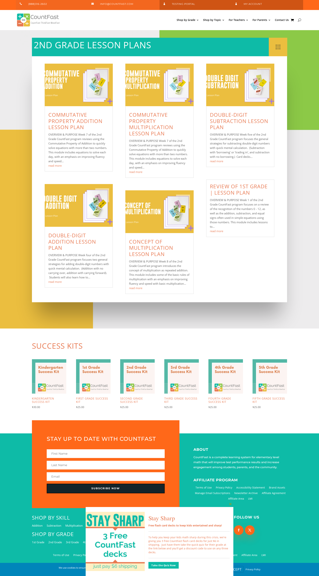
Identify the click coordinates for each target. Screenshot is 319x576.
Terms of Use (203, 487)
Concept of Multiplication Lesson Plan (151, 247)
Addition (37, 525)
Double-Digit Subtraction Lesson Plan (239, 121)
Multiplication (74, 525)
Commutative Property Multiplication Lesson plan (151, 124)
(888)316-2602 (37, 3)
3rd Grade (72, 542)
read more (55, 165)
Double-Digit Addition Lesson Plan (72, 241)
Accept (235, 569)
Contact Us (282, 20)
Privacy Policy (224, 487)
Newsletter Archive (246, 493)
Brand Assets (277, 487)
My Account (253, 3)
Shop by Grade (186, 20)
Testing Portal (183, 3)
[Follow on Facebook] (238, 530)
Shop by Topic (212, 20)
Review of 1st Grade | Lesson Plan (239, 189)
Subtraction (54, 525)
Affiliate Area (236, 498)
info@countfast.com (116, 3)
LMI (250, 498)
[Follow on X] (250, 530)
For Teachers (237, 20)
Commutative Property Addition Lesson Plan (75, 121)
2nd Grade (55, 542)
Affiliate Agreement (274, 493)
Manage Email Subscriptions (212, 493)
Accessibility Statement (250, 487)
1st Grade (38, 542)
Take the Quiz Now (163, 565)
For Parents (260, 20)
